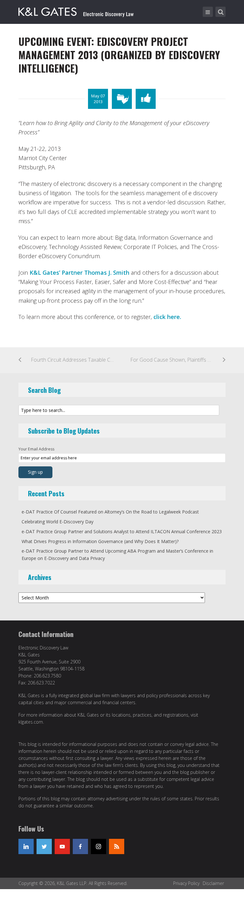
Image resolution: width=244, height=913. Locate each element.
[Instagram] (98, 846)
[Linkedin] (26, 846)
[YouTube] (62, 846)
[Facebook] (80, 846)
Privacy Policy (186, 883)
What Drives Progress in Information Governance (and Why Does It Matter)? (100, 541)
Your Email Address (36, 449)
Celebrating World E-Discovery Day (57, 522)
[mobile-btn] (208, 12)
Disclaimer (213, 883)
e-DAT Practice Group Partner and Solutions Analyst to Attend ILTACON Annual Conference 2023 (122, 531)
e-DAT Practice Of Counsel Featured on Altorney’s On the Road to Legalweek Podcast (110, 512)
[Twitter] (44, 846)
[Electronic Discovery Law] (76, 10)
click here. (167, 317)
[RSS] (116, 846)
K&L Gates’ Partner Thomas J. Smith (79, 272)
